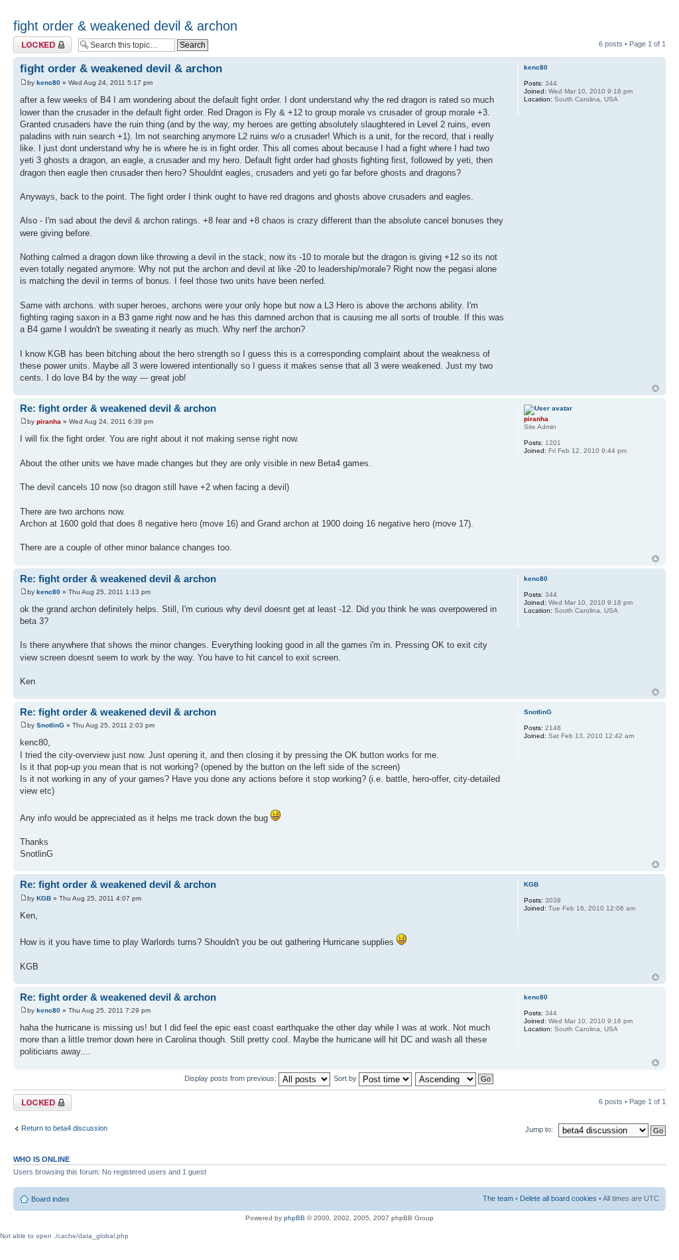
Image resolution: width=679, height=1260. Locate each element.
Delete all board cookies (558, 1198)
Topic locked (33, 40)
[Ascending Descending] (455, 1078)
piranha (48, 421)
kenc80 (48, 82)
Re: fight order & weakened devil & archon (118, 408)
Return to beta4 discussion (64, 1128)
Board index (50, 1199)
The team (498, 1198)
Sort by (346, 1078)
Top (655, 388)
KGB (43, 898)
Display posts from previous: (231, 1078)
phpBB (294, 1218)
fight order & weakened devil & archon (125, 26)
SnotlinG (50, 725)
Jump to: (539, 1129)
